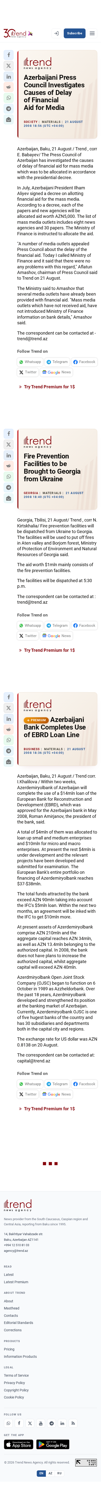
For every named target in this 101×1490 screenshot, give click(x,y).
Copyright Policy (16, 1390)
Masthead (11, 1308)
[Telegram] (51, 1423)
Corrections (13, 1330)
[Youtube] (40, 1423)
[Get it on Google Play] (52, 1444)
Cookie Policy (14, 1397)
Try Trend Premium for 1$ (49, 386)
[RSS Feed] (73, 1423)
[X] (29, 1423)
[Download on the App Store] (18, 1444)
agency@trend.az (16, 1251)
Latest (9, 1275)
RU (59, 1473)
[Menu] (92, 33)
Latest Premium (16, 1282)
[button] (8, 55)
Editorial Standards (18, 1323)
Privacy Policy (14, 1383)
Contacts (11, 1316)
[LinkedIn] (62, 1423)
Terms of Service (16, 1375)
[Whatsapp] (8, 1423)
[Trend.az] (18, 33)
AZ (50, 1473)
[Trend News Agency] (17, 1205)
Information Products (20, 1357)
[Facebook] (19, 1423)
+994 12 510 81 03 (16, 1245)
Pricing (9, 1349)
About (8, 1301)
